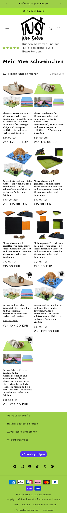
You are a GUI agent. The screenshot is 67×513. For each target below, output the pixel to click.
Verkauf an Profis (18, 416)
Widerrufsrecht (26, 499)
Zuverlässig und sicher (22, 432)
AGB (16, 504)
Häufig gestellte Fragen (22, 424)
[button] (7, 28)
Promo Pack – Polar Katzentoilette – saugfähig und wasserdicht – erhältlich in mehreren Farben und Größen (17, 311)
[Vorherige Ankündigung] (7, 4)
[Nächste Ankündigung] (60, 4)
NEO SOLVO (31, 494)
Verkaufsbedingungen (27, 510)
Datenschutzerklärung (49, 499)
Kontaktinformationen (45, 504)
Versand (25, 504)
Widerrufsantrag (18, 440)
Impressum (48, 510)
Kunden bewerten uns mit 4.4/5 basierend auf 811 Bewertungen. (40, 48)
